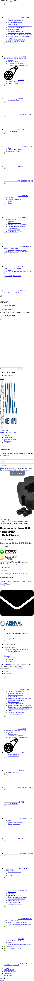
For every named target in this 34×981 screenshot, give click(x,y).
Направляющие (13, 61)
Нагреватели (12, 219)
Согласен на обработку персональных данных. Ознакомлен (16, 469)
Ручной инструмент (14, 230)
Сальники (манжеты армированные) (19, 271)
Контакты (11, 659)
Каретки (10, 60)
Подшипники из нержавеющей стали (20, 34)
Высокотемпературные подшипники (19, 33)
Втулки (10, 38)
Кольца (10, 270)
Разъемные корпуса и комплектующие (20, 26)
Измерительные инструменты (17, 224)
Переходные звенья (14, 151)
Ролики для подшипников (16, 41)
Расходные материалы (15, 231)
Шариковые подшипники (16, 19)
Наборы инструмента (14, 223)
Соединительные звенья (15, 149)
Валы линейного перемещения (17, 65)
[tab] (19, 567)
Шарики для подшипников (16, 40)
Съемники (11, 221)
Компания (7, 656)
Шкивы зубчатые (13, 83)
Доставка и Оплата (14, 651)
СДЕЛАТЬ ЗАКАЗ (6, 562)
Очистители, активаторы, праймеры (19, 251)
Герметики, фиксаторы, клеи (17, 250)
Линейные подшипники (15, 63)
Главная (2, 521)
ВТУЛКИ (8, 521)
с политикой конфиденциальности (19, 470)
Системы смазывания (14, 199)
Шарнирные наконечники (16, 31)
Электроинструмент (14, 228)
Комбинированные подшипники (18, 36)
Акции (10, 661)
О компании (11, 658)
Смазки (10, 201)
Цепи (9, 148)
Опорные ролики (13, 29)
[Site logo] (11, 367)
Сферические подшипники (16, 27)
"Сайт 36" (20, 666)
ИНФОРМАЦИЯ (9, 647)
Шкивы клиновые (13, 81)
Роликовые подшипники (16, 20)
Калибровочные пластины (16, 226)
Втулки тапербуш (13, 100)
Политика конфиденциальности (18, 649)
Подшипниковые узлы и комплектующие (15, 23)
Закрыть (2, 980)
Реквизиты (11, 653)
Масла (10, 203)
